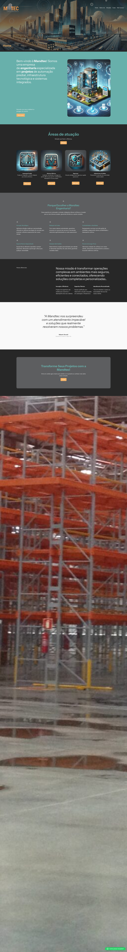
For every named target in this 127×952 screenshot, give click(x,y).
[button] (115, 948)
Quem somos (21, 115)
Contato (63, 379)
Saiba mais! (27, 183)
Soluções (63, 143)
